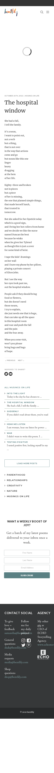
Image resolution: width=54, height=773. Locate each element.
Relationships (17, 480)
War (9, 433)
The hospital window (20, 402)
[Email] (10, 374)
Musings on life (32, 96)
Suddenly (13, 411)
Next (20, 360)
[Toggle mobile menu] (48, 12)
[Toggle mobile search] (41, 12)
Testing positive (17, 442)
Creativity (14, 485)
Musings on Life (18, 496)
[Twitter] (6, 374)
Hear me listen (16, 424)
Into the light (16, 393)
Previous (11, 360)
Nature (12, 490)
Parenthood (16, 474)
